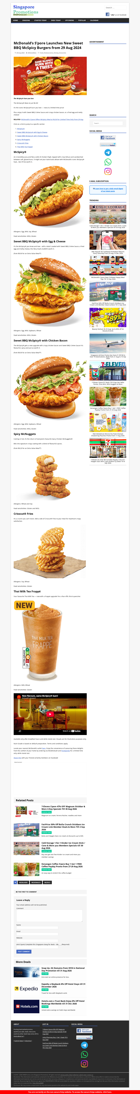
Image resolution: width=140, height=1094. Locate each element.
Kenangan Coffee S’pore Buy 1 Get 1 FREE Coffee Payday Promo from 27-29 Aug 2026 (62, 865)
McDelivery (23, 882)
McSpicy (47, 882)
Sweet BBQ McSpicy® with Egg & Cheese (32, 132)
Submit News (18, 1041)
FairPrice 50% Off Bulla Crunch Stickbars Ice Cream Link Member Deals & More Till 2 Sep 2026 (63, 827)
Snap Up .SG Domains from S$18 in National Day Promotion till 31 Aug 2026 (63, 969)
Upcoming (69, 20)
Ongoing (26, 20)
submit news (83, 1075)
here (44, 748)
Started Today (40, 20)
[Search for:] (115, 8)
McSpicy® (21, 129)
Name (18, 925)
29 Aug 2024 (20, 53)
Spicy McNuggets (23, 139)
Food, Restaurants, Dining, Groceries (53, 53)
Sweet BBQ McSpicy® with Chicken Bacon (32, 136)
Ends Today (56, 20)
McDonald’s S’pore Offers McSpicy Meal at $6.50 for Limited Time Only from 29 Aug (52, 119)
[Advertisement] (70, 31)
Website (19, 938)
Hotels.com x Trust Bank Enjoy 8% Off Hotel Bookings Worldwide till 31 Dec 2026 (63, 1002)
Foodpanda (65, 751)
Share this (17, 758)
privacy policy (65, 1075)
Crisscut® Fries (22, 143)
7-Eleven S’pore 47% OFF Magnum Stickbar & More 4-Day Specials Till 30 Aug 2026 (63, 807)
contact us (90, 1075)
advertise (76, 1075)
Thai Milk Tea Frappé (25, 147)
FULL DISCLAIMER (38, 1083)
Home (15, 20)
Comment (20, 908)
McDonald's (36, 882)
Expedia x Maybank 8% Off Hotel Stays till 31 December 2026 (63, 985)
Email (18, 931)
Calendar (94, 20)
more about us (18, 1036)
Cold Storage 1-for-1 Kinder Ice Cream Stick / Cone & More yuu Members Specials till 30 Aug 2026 (63, 845)
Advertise (28, 1041)
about (71, 1075)
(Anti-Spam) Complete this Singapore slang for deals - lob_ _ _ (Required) (42, 944)
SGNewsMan (32, 53)
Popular (82, 20)
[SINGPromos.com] (70, 10)
